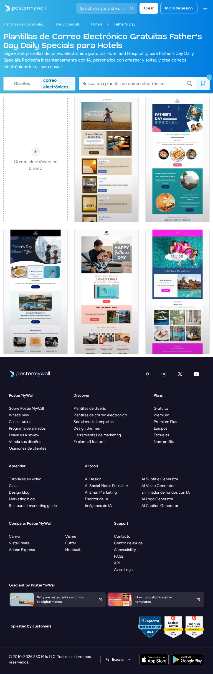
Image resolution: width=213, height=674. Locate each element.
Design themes (86, 428)
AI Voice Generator (158, 485)
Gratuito (161, 408)
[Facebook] (147, 374)
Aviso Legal (123, 569)
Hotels (97, 24)
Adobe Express (22, 549)
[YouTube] (196, 374)
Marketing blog (22, 499)
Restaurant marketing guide (33, 505)
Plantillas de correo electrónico (24, 24)
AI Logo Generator (157, 499)
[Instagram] (163, 374)
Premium (161, 415)
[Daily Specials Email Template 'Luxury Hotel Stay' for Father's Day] (106, 159)
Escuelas (161, 435)
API (117, 563)
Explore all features (89, 441)
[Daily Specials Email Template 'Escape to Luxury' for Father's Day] (35, 291)
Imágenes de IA (98, 505)
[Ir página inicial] (22, 8)
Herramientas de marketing (97, 435)
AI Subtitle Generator (159, 479)
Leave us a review (24, 435)
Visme (70, 536)
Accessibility (125, 549)
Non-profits (164, 441)
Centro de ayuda (128, 543)
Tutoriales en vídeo (25, 479)
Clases (15, 485)
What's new (19, 415)
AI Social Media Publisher (106, 485)
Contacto (122, 536)
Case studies (20, 421)
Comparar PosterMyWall (30, 523)
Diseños (22, 83)
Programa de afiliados (27, 428)
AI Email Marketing (101, 492)
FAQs (119, 556)
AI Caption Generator (159, 505)
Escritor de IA (96, 499)
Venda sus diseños (25, 441)
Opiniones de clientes (28, 448)
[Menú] (205, 8)
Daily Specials (68, 24)
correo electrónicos (55, 83)
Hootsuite (74, 549)
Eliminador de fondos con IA (165, 492)
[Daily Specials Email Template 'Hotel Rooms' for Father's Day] (106, 291)
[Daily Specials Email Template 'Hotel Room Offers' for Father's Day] (177, 159)
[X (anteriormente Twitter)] (180, 374)
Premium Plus (165, 421)
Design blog (19, 492)
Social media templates (93, 421)
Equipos (161, 428)
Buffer (70, 543)
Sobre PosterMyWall (26, 408)
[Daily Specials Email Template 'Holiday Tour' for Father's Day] (177, 291)
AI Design (93, 479)
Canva (14, 536)
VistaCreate (19, 543)
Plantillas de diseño (89, 408)
